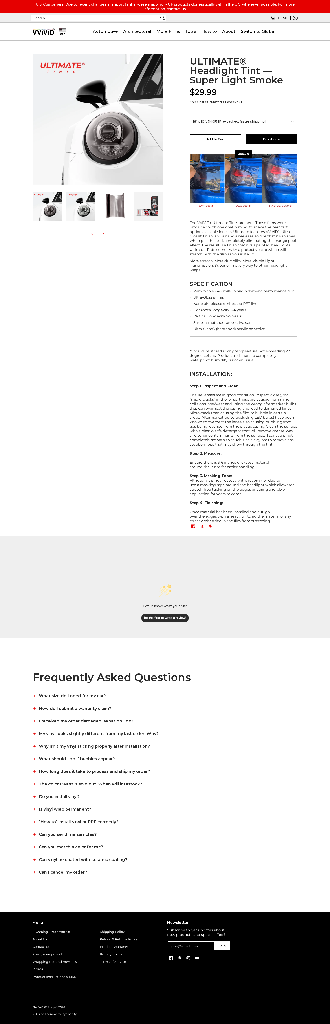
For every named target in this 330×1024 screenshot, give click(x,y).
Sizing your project (47, 954)
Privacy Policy (111, 954)
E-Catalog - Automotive (51, 932)
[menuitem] (279, 17)
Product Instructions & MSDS (56, 977)
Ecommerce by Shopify (61, 1014)
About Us (40, 939)
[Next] (103, 233)
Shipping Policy (112, 932)
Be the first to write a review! (165, 618)
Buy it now (271, 139)
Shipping (197, 102)
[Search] (162, 18)
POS (35, 1014)
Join (222, 946)
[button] (193, 526)
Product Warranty (114, 947)
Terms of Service (113, 962)
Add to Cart (216, 139)
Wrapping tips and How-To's (55, 962)
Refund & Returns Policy (119, 939)
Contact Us (41, 947)
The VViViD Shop (44, 1007)
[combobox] (95, 18)
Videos (38, 969)
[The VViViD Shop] (49, 31)
